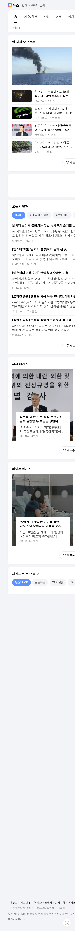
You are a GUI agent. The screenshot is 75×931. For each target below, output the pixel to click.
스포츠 (33, 5)
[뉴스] (16, 5)
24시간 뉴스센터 (43, 902)
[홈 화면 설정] (67, 923)
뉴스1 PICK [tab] (21, 582)
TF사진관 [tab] (57, 582)
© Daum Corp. (16, 919)
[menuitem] (15, 16)
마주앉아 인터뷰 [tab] (39, 215)
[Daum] (10, 5)
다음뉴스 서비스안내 (19, 902)
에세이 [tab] (19, 215)
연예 (25, 5)
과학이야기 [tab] (62, 215)
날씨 (42, 5)
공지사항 (60, 902)
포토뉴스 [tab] (40, 582)
